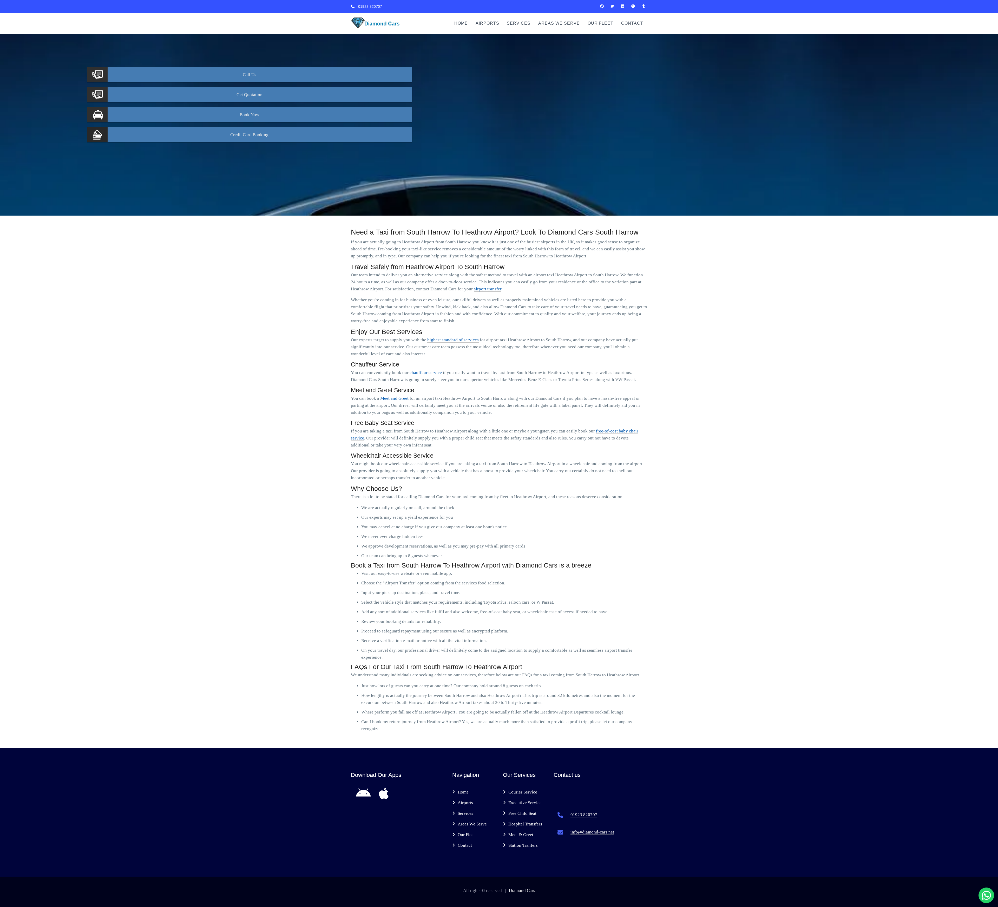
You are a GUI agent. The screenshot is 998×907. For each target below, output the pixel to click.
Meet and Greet (394, 398)
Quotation (249, 94)
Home (461, 23)
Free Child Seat (522, 813)
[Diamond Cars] (602, 6)
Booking (249, 134)
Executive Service (525, 802)
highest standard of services (453, 339)
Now (249, 114)
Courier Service (522, 792)
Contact (632, 23)
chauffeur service (426, 372)
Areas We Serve (559, 23)
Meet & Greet (520, 834)
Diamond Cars (522, 890)
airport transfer (487, 288)
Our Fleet (601, 23)
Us (249, 74)
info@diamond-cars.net (592, 832)
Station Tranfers (523, 845)
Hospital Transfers (525, 824)
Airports (487, 23)
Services (518, 23)
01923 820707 (370, 6)
